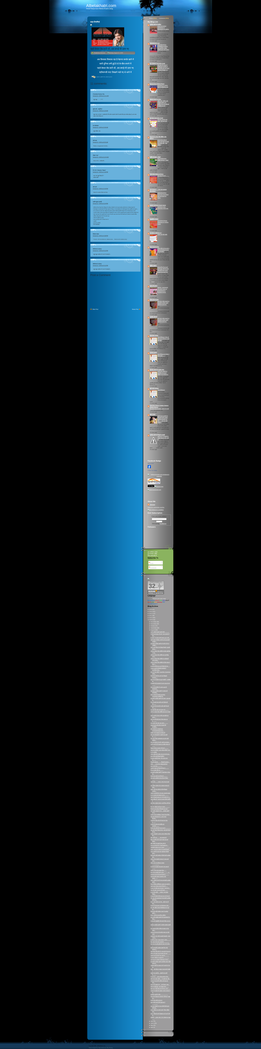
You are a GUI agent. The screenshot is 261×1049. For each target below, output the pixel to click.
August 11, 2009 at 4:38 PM (100, 236)
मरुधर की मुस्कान (153, 286)
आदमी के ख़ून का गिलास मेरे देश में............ (160, 768)
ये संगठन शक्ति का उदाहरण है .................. (160, 957)
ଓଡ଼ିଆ (163, 600)
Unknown (152, 504)
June (152, 1023)
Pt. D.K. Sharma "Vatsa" (99, 170)
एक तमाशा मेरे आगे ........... (163, 176)
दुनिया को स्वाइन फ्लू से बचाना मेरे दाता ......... (160, 953)
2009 (150, 619)
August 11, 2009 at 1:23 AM (100, 111)
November (154, 624)
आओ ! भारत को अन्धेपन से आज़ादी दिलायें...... (161, 849)
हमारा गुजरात (152, 414)
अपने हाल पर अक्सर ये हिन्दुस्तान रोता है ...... (160, 959)
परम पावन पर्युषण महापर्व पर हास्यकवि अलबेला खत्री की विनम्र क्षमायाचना (163, 303)
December (154, 622)
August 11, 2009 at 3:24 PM (100, 203)
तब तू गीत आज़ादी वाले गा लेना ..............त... (160, 872)
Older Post (95, 309)
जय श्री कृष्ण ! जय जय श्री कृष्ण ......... (159, 890)
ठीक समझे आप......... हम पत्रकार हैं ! (159, 837)
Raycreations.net (102, 1047)
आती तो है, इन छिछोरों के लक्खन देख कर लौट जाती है (163, 438)
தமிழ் (152, 602)
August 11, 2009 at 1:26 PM (100, 172)
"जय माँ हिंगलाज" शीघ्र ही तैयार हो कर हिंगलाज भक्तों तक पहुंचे (163, 339)
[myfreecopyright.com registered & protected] (159, 476)
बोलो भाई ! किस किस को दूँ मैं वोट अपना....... (160, 988)
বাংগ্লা (160, 600)
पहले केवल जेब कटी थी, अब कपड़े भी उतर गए (109, 48)
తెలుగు (149, 602)
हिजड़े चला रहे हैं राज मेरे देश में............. (159, 776)
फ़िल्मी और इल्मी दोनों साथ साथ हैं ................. (161, 828)
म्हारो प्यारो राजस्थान (154, 388)
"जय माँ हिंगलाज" (161, 390)
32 (152, 586)
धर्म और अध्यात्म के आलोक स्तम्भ (157, 369)
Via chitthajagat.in (153, 604)
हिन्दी (164, 602)
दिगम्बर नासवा (96, 234)
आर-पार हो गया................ (156, 766)
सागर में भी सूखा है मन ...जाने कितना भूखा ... (160, 984)
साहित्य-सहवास (153, 265)
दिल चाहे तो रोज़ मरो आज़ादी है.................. (160, 942)
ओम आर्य (95, 187)
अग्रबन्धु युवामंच (153, 352)
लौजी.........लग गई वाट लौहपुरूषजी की (159, 764)
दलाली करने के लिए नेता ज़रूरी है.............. (160, 955)
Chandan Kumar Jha (98, 94)
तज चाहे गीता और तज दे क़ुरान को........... (160, 710)
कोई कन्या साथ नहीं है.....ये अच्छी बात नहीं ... (160, 979)
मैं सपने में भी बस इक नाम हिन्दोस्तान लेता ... (160, 905)
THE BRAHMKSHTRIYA (156, 174)
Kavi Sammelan (154, 247)
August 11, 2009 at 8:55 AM (100, 142)
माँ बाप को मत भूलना (154, 299)
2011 (150, 615)
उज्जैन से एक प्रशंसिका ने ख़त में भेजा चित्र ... (161, 814)
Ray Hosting (110, 1047)
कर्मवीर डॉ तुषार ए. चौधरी (155, 157)
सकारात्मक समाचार (154, 335)
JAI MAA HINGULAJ (155, 233)
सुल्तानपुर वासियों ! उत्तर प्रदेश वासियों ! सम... (161, 750)
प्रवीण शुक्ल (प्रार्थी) (97, 201)
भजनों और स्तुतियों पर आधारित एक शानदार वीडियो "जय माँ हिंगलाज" (163, 373)
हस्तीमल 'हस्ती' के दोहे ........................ (159, 994)
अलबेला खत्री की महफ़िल (155, 24)
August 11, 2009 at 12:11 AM (101, 96)
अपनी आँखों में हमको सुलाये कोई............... (160, 632)
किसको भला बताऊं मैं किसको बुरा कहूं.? (159, 809)
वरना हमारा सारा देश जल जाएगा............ (159, 723)
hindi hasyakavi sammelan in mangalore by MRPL (163, 27)
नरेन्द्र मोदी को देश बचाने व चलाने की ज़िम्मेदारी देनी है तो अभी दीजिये (163, 250)
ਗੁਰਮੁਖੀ (167, 600)
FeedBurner (163, 523)
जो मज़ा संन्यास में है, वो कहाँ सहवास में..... (160, 845)
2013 (150, 611)
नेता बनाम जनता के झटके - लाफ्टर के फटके (159, 409)
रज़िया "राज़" (95, 155)
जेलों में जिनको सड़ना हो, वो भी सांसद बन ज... (160, 797)
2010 (150, 617)
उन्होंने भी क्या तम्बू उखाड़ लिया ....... (158, 870)
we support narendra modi (157, 63)
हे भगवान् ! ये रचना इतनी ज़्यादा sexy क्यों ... (160, 638)
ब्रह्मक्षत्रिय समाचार (154, 219)
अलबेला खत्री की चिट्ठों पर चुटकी (157, 435)
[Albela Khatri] (149, 468)
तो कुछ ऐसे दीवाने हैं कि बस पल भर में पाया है (160, 896)
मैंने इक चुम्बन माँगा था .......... (157, 770)
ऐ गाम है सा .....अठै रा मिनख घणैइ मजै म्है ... (160, 977)
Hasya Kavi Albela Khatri (157, 84)
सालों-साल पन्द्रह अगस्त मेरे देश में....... (159, 886)
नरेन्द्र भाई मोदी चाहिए (163, 234)
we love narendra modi (156, 118)
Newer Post (135, 309)
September (154, 628)
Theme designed (92, 1047)
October (153, 626)
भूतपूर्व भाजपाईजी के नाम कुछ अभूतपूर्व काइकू (160, 793)
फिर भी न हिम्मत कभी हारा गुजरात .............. (160, 807)
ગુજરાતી (157, 600)
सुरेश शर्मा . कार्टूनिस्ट (97, 109)
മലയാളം (159, 602)
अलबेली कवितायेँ (153, 317)
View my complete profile (156, 507)
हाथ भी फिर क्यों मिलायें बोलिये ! (157, 756)
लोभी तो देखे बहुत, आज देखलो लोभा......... (160, 986)
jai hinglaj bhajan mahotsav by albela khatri (163, 222)
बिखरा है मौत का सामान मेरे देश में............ (159, 748)
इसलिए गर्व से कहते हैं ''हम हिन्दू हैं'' (158, 732)
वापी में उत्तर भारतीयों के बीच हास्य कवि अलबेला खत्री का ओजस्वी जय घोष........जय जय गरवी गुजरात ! (163, 419)
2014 (150, 609)
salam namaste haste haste (158, 205)
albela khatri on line (155, 99)
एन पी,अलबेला (154, 752)
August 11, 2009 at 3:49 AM (100, 127)
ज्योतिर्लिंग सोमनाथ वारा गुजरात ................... (160, 847)
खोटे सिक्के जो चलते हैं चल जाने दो (158, 843)
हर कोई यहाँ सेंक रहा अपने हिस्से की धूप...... (160, 666)
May (152, 1025)
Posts (151, 563)
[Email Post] (90, 77)
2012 (150, 613)
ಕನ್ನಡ (155, 602)
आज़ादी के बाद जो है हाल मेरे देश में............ (160, 874)
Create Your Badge (152, 470)
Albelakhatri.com (101, 5)
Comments (162, 18)
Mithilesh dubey (97, 249)
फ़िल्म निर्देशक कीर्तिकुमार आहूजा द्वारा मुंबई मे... (161, 884)
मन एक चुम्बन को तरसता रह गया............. (160, 795)
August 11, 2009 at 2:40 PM (100, 188)
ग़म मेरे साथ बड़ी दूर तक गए (156, 1000)
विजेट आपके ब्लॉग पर (152, 555)
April (152, 1027)
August (153, 630)
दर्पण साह (95, 140)
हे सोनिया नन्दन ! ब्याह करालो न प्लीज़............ (161, 940)
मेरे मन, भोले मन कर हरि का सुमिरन (158, 915)
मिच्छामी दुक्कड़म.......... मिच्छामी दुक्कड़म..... (160, 762)
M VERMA (96, 125)
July (152, 1021)
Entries (151, 18)
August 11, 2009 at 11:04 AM (101, 157)
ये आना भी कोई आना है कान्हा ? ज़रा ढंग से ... (160, 888)
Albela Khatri (151, 463)
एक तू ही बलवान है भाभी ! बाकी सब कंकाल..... (160, 742)
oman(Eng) (151, 600)
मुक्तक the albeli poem (106, 77)
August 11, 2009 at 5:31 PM (100, 250)
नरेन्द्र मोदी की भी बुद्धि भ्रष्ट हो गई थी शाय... (160, 754)
